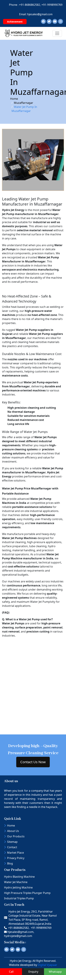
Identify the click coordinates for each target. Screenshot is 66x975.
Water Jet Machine (15, 882)
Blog (10, 863)
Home (14, 99)
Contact (12, 847)
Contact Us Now (33, 762)
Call (11, 971)
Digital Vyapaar (47, 965)
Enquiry (33, 971)
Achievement (15, 21)
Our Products (16, 836)
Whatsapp (55, 971)
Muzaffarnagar (23, 103)
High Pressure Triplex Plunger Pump (27, 893)
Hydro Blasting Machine (19, 876)
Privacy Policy (15, 858)
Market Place (15, 852)
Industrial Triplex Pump (19, 898)
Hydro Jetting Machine (18, 887)
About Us (13, 831)
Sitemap (12, 842)
